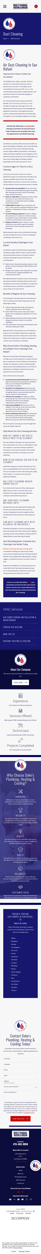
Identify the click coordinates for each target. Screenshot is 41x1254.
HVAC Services (20, 1180)
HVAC (5, 301)
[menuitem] (20, 619)
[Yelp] (23, 1192)
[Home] (20, 6)
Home (21, 1170)
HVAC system (25, 89)
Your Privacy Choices (26, 1211)
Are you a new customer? (11, 1086)
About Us (20, 1174)
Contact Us (20, 1183)
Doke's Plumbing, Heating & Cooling (20, 103)
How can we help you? (10, 1092)
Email (5, 1075)
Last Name (7, 1064)
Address (6, 1081)
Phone (6, 1070)
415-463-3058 (20, 1144)
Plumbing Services (20, 1177)
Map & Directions (20, 1161)
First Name (7, 1059)
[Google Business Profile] (18, 1192)
